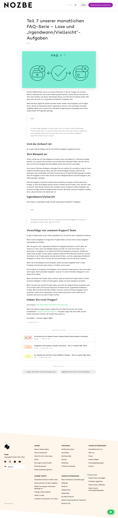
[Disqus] (59, 407)
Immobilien (65, 452)
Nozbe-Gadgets (93, 459)
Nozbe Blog (65, 493)
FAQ (29, 43)
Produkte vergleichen (95, 481)
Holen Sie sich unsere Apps (43, 456)
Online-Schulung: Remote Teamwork (73, 500)
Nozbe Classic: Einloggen (96, 478)
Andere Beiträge (59, 366)
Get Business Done (67, 449)
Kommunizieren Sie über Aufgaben (46, 483)
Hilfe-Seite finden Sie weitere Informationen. (52, 305)
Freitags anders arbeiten (42, 492)
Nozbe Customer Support (47, 312)
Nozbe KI (64, 486)
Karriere (91, 466)
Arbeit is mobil (39, 495)
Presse (90, 456)
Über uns (91, 452)
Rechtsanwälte (66, 456)
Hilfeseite (64, 483)
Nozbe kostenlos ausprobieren (101, 5)
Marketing (64, 463)
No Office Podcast (67, 496)
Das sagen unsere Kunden (43, 463)
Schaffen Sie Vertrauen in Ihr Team (46, 499)
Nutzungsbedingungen (96, 463)
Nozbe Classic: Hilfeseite (96, 485)
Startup (64, 459)
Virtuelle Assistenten (68, 466)
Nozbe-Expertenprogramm (43, 469)
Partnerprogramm (40, 466)
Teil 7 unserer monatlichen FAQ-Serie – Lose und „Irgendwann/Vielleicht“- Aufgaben (55, 30)
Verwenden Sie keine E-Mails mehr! (46, 479)
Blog (83, 5)
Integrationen (66, 490)
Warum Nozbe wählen (41, 449)
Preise (36, 459)
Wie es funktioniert (40, 452)
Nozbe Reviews (8, 503)
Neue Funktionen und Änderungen (72, 479)
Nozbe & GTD (66, 503)
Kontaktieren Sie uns (95, 449)
